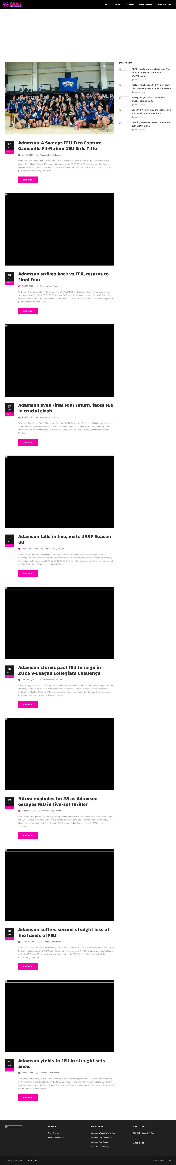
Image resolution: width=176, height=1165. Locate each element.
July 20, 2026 (27, 155)
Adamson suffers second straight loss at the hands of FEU (64, 932)
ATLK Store (145, 5)
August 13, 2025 (28, 811)
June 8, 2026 (140, 92)
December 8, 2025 (30, 548)
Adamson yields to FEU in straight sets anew (61, 1063)
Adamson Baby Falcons (50, 155)
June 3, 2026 (140, 117)
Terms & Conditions (13, 1160)
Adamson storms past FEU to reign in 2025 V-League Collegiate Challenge (59, 670)
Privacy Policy (32, 1160)
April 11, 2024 (27, 1073)
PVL (107, 5)
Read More (28, 180)
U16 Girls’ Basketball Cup (143, 1133)
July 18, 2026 (140, 80)
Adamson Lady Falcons (49, 286)
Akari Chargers (54, 1133)
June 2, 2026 (140, 130)
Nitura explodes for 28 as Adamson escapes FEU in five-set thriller (58, 801)
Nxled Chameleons (56, 1137)
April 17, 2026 (27, 417)
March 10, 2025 (28, 942)
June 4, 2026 (140, 105)
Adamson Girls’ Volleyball (101, 1137)
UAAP (118, 5)
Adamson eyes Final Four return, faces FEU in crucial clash (66, 408)
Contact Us (164, 5)
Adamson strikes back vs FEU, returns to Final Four (63, 277)
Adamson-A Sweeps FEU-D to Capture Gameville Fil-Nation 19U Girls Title (60, 146)
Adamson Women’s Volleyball (103, 1133)
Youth (130, 5)
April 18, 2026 (27, 286)
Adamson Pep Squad (99, 1142)
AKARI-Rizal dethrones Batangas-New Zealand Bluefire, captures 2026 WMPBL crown (151, 72)
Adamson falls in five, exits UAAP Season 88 (64, 539)
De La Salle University (100, 1146)
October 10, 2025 (29, 679)
